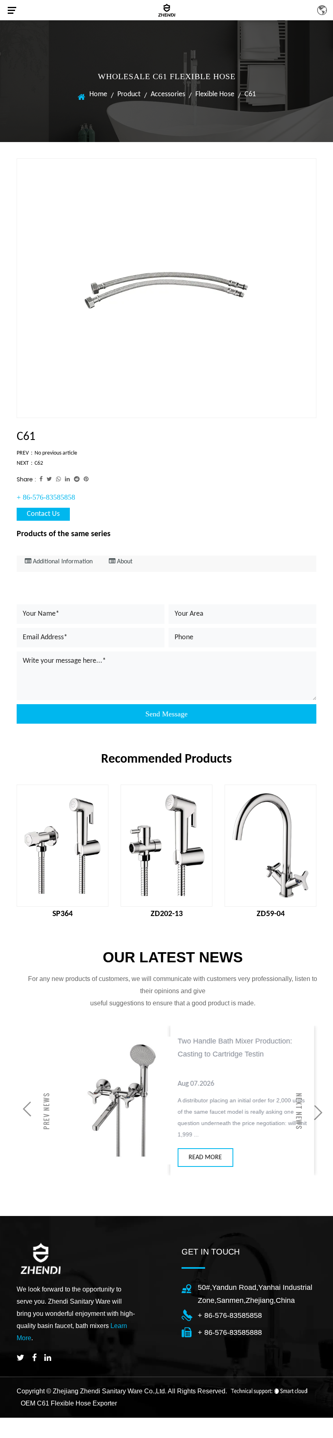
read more (184, 1157)
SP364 (62, 914)
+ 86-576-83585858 (46, 497)
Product (129, 94)
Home (98, 94)
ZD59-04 (271, 914)
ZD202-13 (167, 914)
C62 (39, 463)
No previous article (56, 453)
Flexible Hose (214, 94)
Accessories (168, 94)
